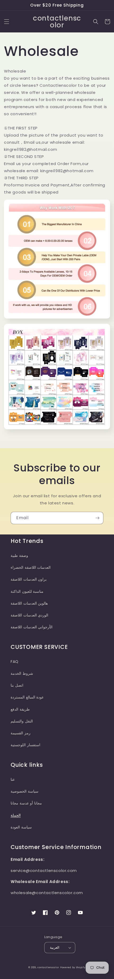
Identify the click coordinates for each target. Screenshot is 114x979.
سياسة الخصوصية (24, 791)
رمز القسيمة (20, 733)
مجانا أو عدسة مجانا (26, 803)
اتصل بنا (17, 685)
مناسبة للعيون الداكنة (27, 591)
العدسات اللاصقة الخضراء (31, 567)
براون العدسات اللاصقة (29, 579)
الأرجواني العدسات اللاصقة (31, 627)
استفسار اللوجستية (25, 744)
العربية (54, 947)
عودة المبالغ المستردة (27, 697)
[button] (6, 21)
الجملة (16, 815)
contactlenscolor (48, 967)
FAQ (15, 661)
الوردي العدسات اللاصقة (29, 615)
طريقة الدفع (20, 709)
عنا (13, 779)
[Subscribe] (97, 518)
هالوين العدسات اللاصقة (29, 603)
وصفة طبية (19, 555)
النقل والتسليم (22, 721)
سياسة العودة (21, 827)
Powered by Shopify (73, 967)
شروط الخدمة (22, 673)
